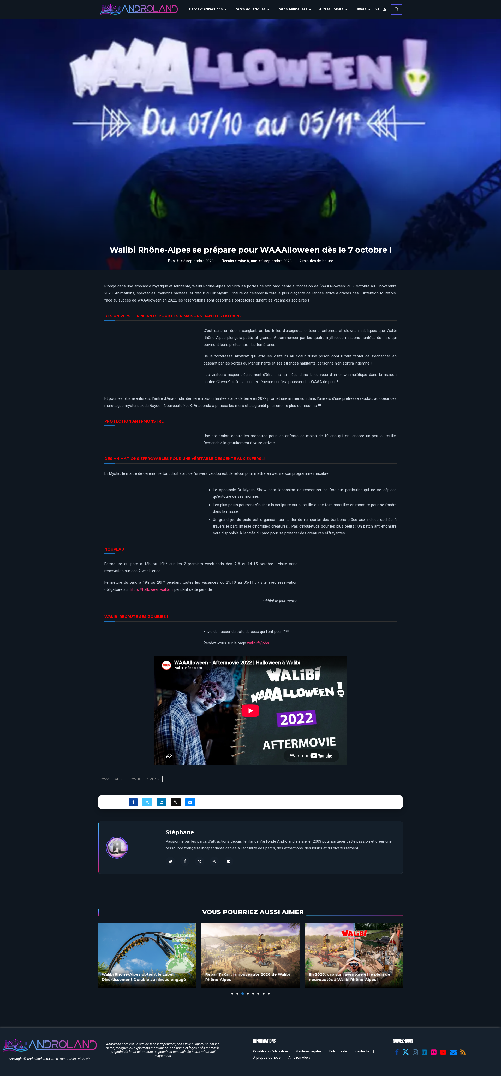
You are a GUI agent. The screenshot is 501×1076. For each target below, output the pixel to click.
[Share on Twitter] (147, 802)
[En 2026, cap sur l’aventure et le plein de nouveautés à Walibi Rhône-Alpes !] (354, 955)
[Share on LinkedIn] (161, 802)
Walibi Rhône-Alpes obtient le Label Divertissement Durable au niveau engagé (144, 977)
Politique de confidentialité (349, 1051)
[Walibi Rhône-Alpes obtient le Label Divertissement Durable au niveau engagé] (147, 955)
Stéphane (180, 832)
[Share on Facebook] (133, 802)
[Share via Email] (190, 802)
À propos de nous (267, 1058)
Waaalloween (111, 779)
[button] (104, 958)
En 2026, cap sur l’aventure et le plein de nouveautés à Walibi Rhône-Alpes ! (349, 977)
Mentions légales (308, 1051)
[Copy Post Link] (176, 802)
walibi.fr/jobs (258, 643)
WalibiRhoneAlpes (145, 779)
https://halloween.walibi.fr (151, 589)
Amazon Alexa (299, 1058)
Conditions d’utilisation (270, 1051)
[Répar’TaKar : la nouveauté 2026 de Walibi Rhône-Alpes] (250, 955)
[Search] (396, 9)
